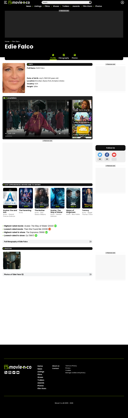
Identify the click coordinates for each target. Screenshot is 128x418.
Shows (56, 6)
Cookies (68, 370)
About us (55, 366)
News (28, 6)
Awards (76, 6)
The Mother (40, 210)
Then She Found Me (32, 229)
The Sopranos (32, 232)
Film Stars (87, 6)
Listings (38, 6)
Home (7, 41)
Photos (98, 6)
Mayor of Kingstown (71, 211)
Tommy (85, 210)
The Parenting (25, 210)
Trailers (65, 6)
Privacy (67, 368)
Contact (55, 368)
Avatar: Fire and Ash (10, 211)
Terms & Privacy (71, 366)
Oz (27, 235)
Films (47, 6)
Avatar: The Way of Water (56, 211)
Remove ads (65, 11)
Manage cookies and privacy (75, 373)
